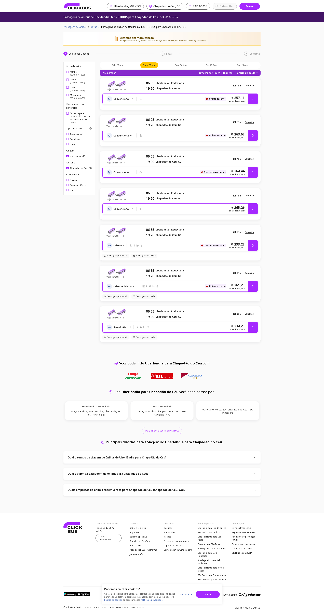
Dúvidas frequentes (241, 528)
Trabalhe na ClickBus (140, 541)
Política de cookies (113, 599)
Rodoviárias (169, 532)
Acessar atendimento (104, 538)
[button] (249, 86)
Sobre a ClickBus (138, 528)
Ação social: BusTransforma (143, 549)
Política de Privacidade (96, 607)
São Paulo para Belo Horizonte (207, 554)
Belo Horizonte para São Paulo (209, 538)
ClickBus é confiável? (242, 552)
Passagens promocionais (176, 541)
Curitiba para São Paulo (209, 544)
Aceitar (208, 594)
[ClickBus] (77, 6)
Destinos (168, 528)
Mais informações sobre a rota (162, 430)
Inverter (173, 17)
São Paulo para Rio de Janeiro (212, 528)
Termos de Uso (138, 607)
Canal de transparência (243, 548)
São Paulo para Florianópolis (212, 575)
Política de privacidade (152, 599)
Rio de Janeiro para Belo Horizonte (209, 562)
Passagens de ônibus (75, 26)
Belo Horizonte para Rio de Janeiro (211, 569)
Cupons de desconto (174, 545)
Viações (167, 536)
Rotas (93, 26)
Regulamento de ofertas (243, 532)
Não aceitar (186, 594)
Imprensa (134, 532)
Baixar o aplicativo (138, 536)
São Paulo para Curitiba (209, 532)
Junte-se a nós (136, 554)
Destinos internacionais (243, 544)
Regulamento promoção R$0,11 (243, 538)
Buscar (250, 6)
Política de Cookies (119, 607)
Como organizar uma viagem (178, 549)
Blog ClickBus (136, 545)
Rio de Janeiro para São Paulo (212, 548)
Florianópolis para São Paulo (212, 579)
